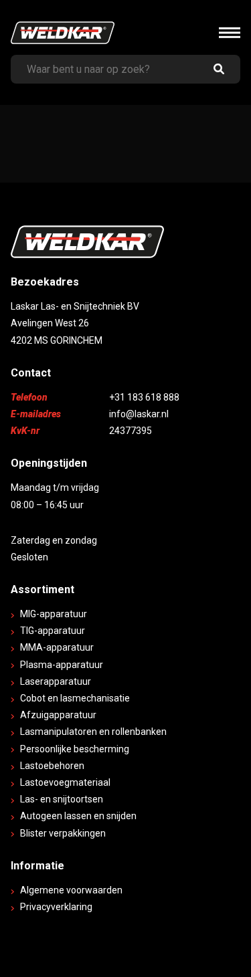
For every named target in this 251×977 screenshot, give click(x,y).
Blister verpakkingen (63, 833)
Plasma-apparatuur (61, 664)
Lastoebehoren (52, 765)
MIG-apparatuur (53, 614)
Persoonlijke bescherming (74, 749)
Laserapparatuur (55, 681)
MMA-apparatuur (57, 647)
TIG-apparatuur (52, 630)
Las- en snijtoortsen (61, 799)
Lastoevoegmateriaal (65, 782)
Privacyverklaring (56, 906)
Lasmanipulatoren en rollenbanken (93, 731)
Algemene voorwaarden (71, 890)
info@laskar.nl (139, 414)
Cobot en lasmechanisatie (75, 698)
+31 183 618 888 (144, 397)
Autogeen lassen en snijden (78, 815)
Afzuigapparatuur (58, 715)
